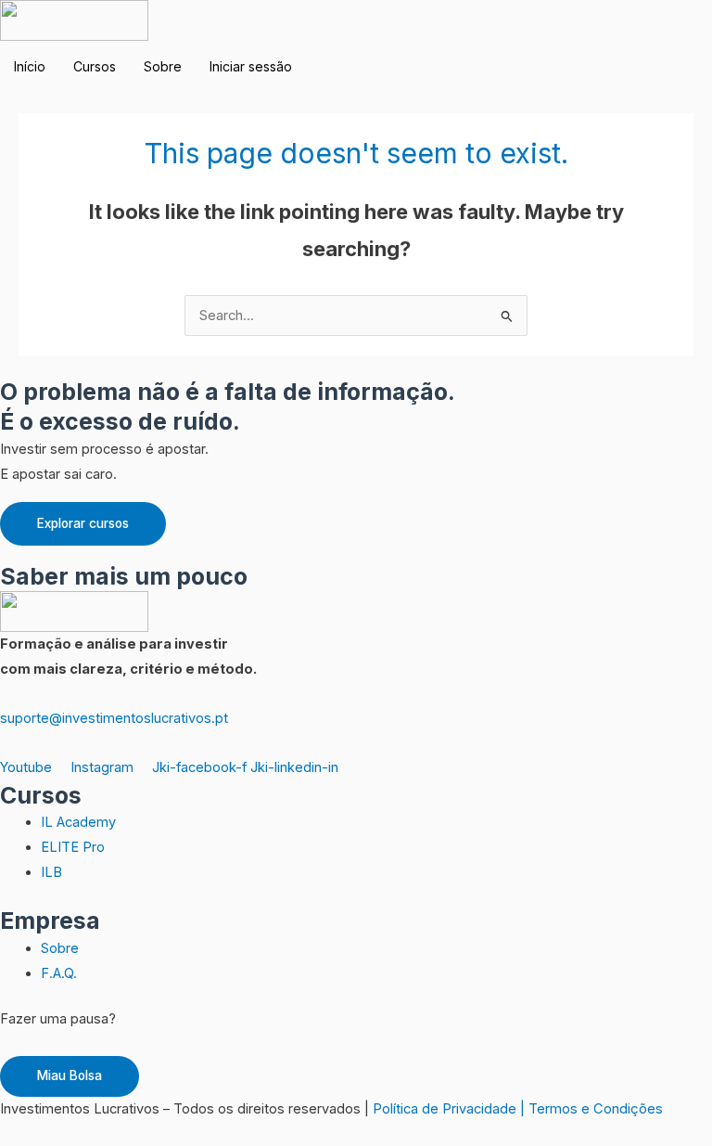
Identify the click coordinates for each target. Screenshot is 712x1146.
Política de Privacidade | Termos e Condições (518, 1109)
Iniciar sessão (251, 66)
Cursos (94, 66)
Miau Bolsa (69, 1075)
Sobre (163, 66)
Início (29, 66)
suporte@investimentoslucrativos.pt (114, 718)
